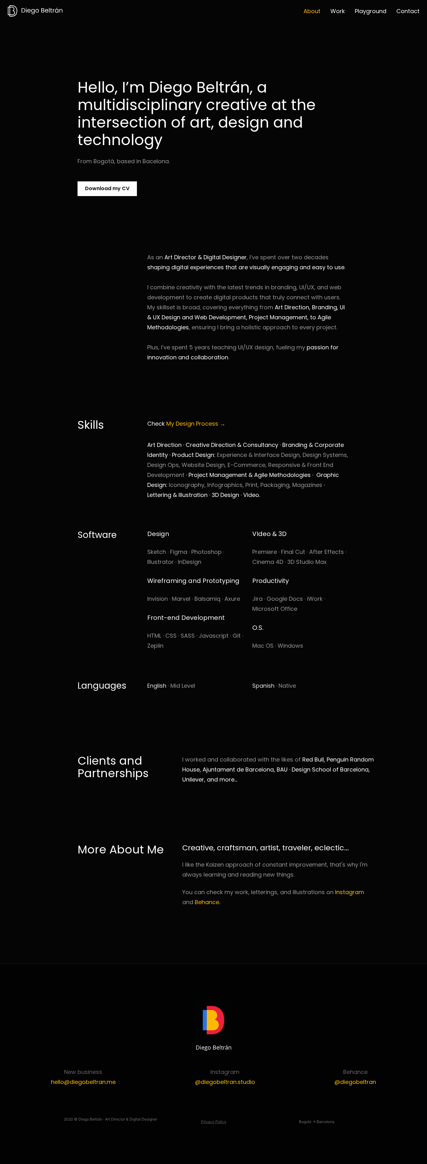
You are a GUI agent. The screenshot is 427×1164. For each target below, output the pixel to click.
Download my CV (107, 188)
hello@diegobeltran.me (83, 1082)
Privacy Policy (213, 1121)
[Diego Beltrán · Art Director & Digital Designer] (36, 11)
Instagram (349, 892)
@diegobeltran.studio (225, 1082)
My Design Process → (195, 424)
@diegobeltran (355, 1082)
